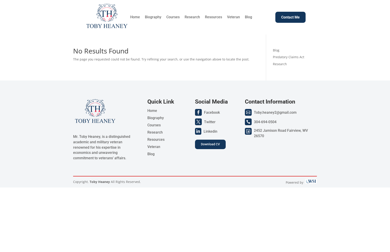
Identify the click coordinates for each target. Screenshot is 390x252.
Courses (173, 17)
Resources (213, 17)
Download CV (210, 144)
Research (192, 17)
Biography (153, 17)
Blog (248, 17)
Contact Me (290, 17)
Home (135, 17)
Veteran (233, 17)
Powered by (295, 182)
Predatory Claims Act (288, 57)
